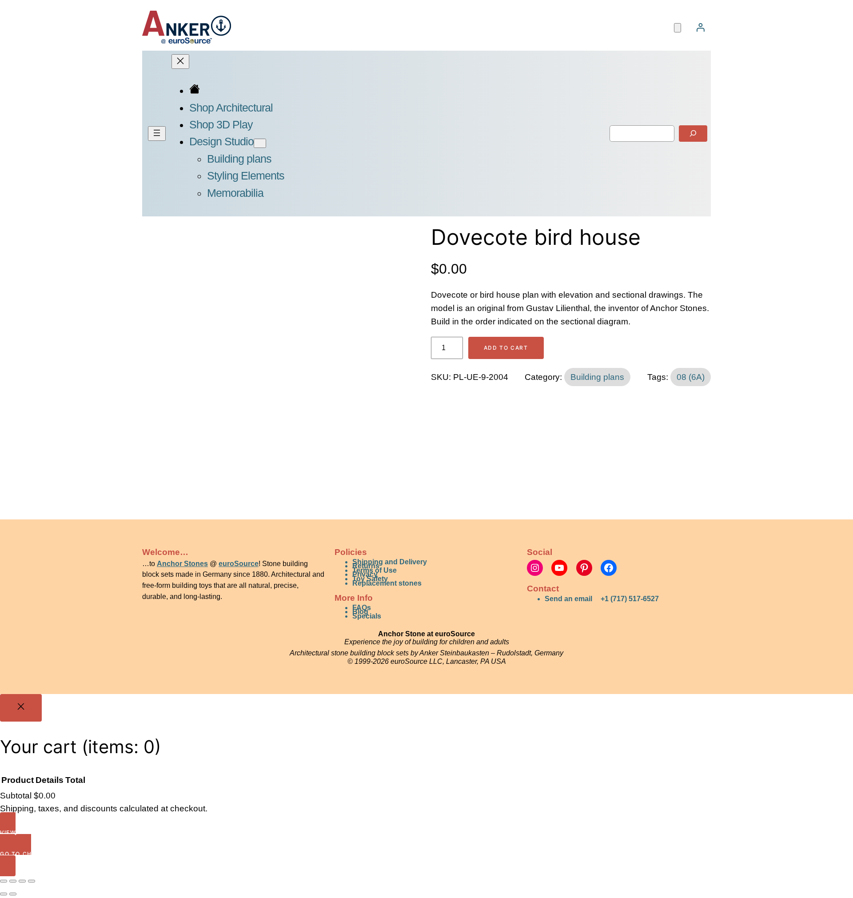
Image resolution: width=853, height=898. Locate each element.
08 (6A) (691, 377)
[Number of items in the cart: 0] (677, 27)
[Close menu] (180, 61)
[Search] (693, 133)
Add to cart (506, 347)
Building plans (597, 377)
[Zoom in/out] (3, 881)
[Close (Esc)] (31, 881)
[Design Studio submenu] (260, 143)
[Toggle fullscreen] (12, 881)
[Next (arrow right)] (12, 894)
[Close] (21, 708)
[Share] (22, 881)
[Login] (700, 27)
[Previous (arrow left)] (3, 894)
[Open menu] (157, 133)
